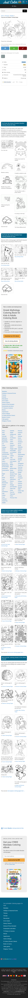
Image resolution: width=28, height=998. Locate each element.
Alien (3, 432)
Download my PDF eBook (12, 336)
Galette (4, 502)
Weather (12, 15)
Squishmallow (21, 454)
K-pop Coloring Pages (7, 621)
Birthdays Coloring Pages (21, 570)
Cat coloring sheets (5, 265)
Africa (3, 430)
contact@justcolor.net (19, 991)
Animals (4, 397)
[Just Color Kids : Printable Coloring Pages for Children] (12, 2)
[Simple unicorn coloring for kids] (21, 681)
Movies (4, 409)
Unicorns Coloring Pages (7, 686)
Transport (20, 477)
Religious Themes (6, 421)
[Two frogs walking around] (21, 225)
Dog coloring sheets (19, 256)
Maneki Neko (13, 468)
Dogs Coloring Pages (20, 622)
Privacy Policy (12, 864)
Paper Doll (12, 488)
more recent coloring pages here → (15, 652)
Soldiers (20, 449)
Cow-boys (4, 456)
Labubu (12, 455)
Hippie (11, 432)
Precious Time (13, 497)
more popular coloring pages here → (16, 790)
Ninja (11, 483)
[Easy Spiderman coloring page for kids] (21, 704)
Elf (2, 475)
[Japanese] (25, 975)
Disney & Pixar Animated (8, 404)
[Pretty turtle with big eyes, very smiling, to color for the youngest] (7, 772)
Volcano (20, 485)
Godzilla (12, 430)
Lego (11, 457)
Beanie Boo (5, 441)
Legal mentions (14, 970)
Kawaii (11, 443)
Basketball (4, 440)
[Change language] (26, 2)
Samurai (20, 436)
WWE (19, 489)
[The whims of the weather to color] (21, 171)
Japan (11, 441)
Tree (19, 479)
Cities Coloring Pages (20, 544)
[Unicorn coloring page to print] (7, 681)
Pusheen (20, 432)
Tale (19, 461)
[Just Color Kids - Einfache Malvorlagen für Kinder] (19, 975)
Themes (4, 395)
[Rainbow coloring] (7, 170)
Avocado (4, 436)
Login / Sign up (23, 2)
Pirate (11, 490)
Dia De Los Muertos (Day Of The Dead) (5, 465)
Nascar (12, 481)
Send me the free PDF (14, 860)
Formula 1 (4, 499)
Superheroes (5, 411)
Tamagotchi (21, 463)
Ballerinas (4, 438)
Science (20, 440)
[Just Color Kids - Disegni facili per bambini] (16, 975)
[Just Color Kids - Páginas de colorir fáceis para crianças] (14, 975)
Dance (3, 461)
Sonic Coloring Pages (20, 761)
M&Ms (11, 464)
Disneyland (5, 468)
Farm (3, 488)
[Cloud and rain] (7, 224)
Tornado (20, 476)
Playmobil (12, 494)
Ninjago (12, 484)
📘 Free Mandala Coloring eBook (8, 959)
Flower (3, 495)
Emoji (3, 477)
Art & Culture (5, 400)
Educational (5, 398)
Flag (3, 493)
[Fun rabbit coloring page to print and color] (21, 779)
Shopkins (20, 441)
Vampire (20, 481)
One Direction (13, 486)
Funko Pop (4, 500)
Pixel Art (12, 492)
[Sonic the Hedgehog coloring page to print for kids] (21, 755)
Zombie (20, 492)
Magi (11, 466)
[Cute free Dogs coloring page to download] (21, 617)
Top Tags (3, 970)
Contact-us (8, 970)
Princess (20, 430)
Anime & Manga (6, 413)
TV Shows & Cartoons (7, 408)
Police (11, 496)
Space (19, 450)
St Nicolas (20, 456)
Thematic (7, 15)
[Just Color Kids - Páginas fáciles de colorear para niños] (11, 975)
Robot (19, 434)
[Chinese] (22, 975)
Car (3, 443)
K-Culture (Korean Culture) (8, 415)
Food (3, 497)
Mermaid (12, 472)
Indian (11, 439)
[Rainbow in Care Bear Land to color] (21, 189)
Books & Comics (6, 417)
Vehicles (20, 483)
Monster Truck (13, 474)
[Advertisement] (14, 102)
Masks (11, 470)
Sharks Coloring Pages (7, 570)
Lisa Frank (12, 459)
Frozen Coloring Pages (7, 761)
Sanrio (19, 438)
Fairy (3, 479)
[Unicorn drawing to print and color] (21, 731)
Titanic (19, 474)
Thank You (20, 465)
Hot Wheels (13, 437)
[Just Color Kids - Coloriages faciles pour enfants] (8, 975)
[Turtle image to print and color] (7, 730)
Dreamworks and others (8, 406)
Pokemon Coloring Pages (7, 703)
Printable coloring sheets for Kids (13, 828)
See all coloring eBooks (11, 341)
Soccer (19, 443)
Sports (19, 452)
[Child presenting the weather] (7, 202)
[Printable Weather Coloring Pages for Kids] (2, 828)
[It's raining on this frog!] (21, 211)
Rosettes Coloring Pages (21, 646)
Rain (24, 64)
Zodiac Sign (21, 490)
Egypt (3, 473)
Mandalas (4, 391)
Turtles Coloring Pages (7, 735)
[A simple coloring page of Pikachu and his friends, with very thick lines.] (7, 698)
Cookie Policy (20, 970)
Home (2, 15)
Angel (3, 434)
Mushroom (12, 475)
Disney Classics (6, 402)
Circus (3, 450)
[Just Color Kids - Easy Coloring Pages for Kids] (4, 975)
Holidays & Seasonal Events (9, 393)
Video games (5, 419)
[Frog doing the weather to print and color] (7, 184)
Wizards (20, 487)
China (3, 445)
